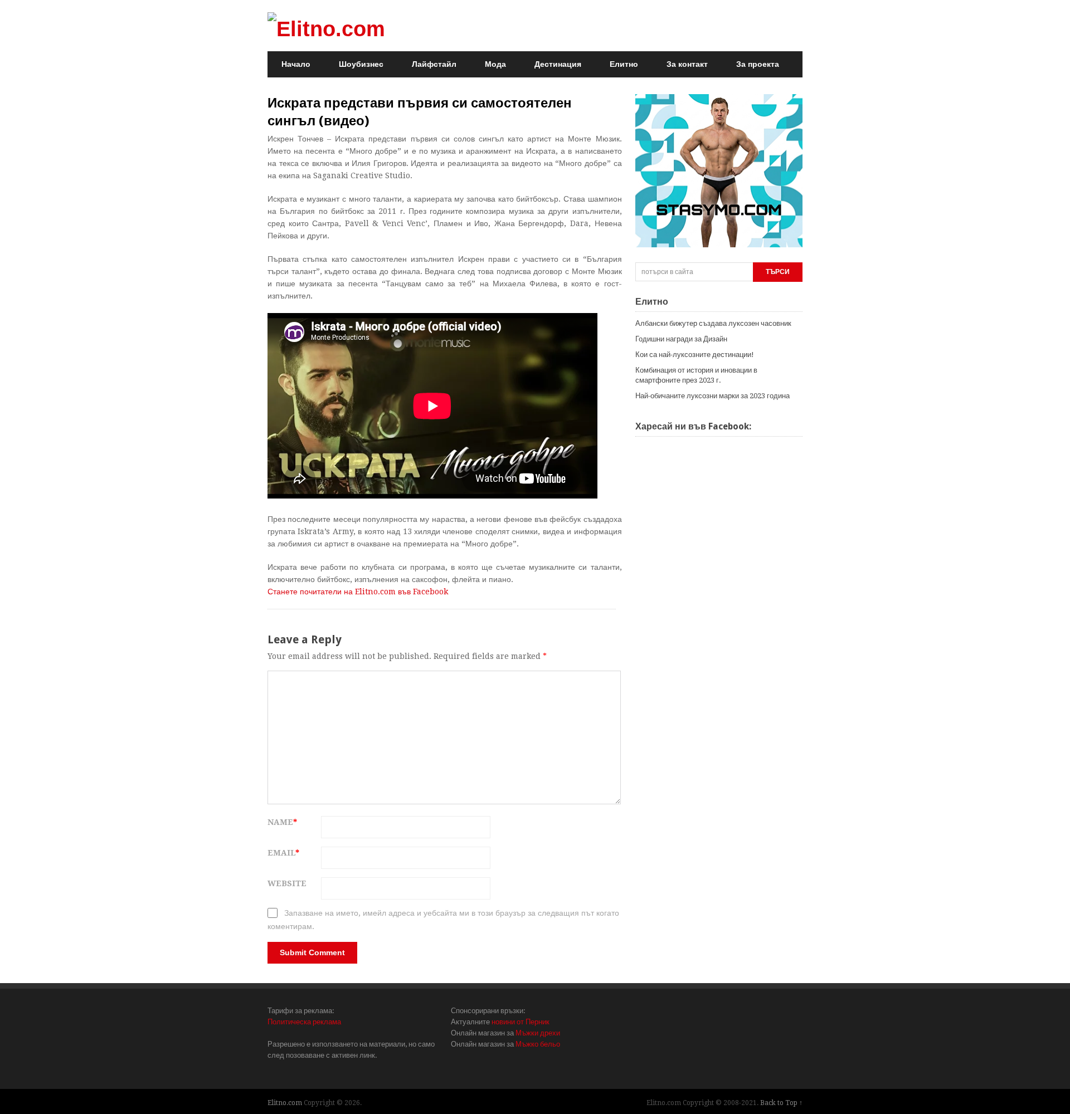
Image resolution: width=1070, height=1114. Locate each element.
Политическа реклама (304, 1022)
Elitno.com (285, 1103)
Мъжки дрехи (537, 1033)
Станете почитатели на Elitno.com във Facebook (358, 591)
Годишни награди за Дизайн (681, 339)
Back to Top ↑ (781, 1103)
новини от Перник (520, 1022)
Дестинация (557, 64)
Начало (295, 64)
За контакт (687, 64)
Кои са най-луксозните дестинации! (694, 354)
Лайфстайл (434, 64)
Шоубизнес (361, 64)
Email (283, 852)
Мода (495, 64)
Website (287, 883)
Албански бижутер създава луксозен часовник (713, 323)
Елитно (624, 64)
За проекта (757, 64)
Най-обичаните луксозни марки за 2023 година (712, 396)
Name (282, 822)
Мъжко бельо (537, 1044)
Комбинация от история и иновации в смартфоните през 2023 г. (696, 375)
